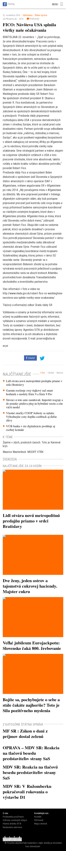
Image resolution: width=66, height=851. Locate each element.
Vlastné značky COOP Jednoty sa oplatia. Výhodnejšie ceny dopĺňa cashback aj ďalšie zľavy (31, 416)
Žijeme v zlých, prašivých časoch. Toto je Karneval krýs (31, 444)
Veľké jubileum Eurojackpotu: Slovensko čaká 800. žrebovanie (32, 645)
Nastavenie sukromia (12, 827)
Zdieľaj (10, 4)
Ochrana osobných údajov (15, 820)
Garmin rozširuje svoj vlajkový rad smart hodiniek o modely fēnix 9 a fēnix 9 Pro (29, 392)
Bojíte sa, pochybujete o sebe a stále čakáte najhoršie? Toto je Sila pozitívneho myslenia (31, 705)
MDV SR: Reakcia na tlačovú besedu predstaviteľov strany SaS (30, 772)
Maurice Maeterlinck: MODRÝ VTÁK (23, 452)
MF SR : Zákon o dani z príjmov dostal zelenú (25, 733)
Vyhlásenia (27, 15)
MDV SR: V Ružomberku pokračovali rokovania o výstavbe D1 (27, 791)
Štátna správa (41, 15)
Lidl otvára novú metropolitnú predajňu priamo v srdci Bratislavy (34, 382)
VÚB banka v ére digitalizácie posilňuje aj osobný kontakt (30, 428)
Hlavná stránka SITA (12, 823)
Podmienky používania (13, 816)
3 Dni (42, 373)
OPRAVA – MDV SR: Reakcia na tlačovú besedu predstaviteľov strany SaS (31, 753)
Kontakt (37, 816)
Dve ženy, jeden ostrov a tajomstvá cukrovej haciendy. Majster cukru (30, 586)
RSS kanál (38, 820)
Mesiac (60, 373)
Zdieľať (31, 358)
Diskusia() (34, 18)
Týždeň (50, 373)
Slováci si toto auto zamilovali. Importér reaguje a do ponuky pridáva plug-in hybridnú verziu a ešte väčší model (34, 403)
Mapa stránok (40, 823)
